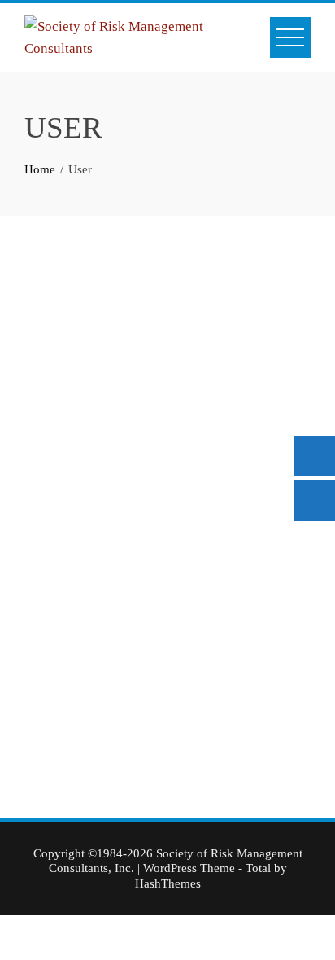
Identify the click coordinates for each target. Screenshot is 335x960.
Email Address (89, 554)
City (184, 554)
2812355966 (56, 730)
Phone (66, 699)
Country (195, 679)
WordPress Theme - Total (207, 868)
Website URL (85, 617)
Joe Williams (167, 425)
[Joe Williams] (167, 325)
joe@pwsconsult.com (78, 585)
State (186, 617)
